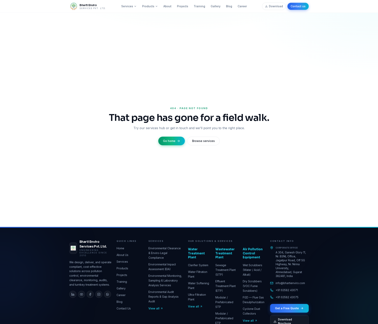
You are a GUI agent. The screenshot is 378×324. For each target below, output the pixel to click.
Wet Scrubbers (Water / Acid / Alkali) (252, 269)
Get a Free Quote (287, 308)
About (167, 6)
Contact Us (124, 308)
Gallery (215, 6)
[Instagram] (98, 294)
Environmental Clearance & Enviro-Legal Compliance (164, 253)
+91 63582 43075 (287, 297)
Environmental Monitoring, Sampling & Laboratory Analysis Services (165, 280)
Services (127, 6)
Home (120, 248)
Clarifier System (198, 265)
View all (153, 308)
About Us (122, 255)
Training (199, 6)
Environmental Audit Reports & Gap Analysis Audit (163, 296)
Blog (229, 6)
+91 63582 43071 (287, 290)
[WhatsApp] (107, 294)
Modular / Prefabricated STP (224, 302)
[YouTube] (81, 294)
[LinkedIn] (72, 294)
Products (148, 6)
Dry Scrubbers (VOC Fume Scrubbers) (252, 286)
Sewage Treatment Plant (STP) (225, 269)
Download (276, 6)
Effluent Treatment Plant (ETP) (225, 286)
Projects (182, 6)
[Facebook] (90, 294)
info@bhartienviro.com (290, 283)
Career (242, 6)
